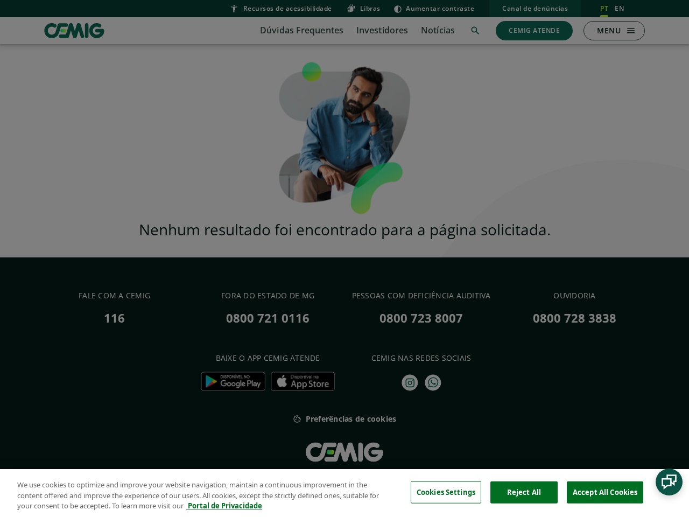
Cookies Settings (446, 492)
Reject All (524, 492)
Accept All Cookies (605, 492)
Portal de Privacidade (224, 506)
